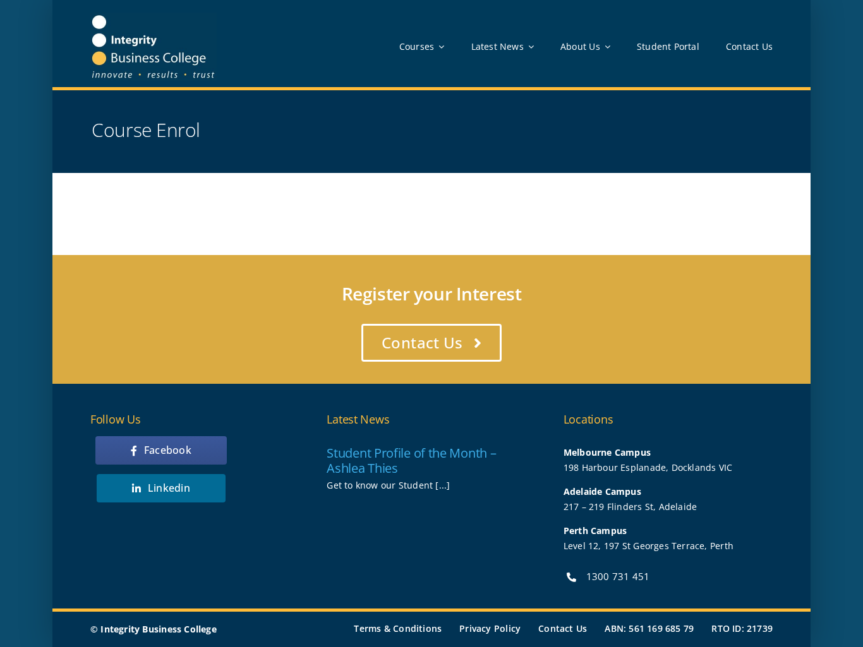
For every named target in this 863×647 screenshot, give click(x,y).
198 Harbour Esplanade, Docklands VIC (648, 467)
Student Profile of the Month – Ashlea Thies (411, 460)
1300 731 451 (618, 576)
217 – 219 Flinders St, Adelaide (630, 507)
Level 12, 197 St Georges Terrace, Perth (648, 546)
